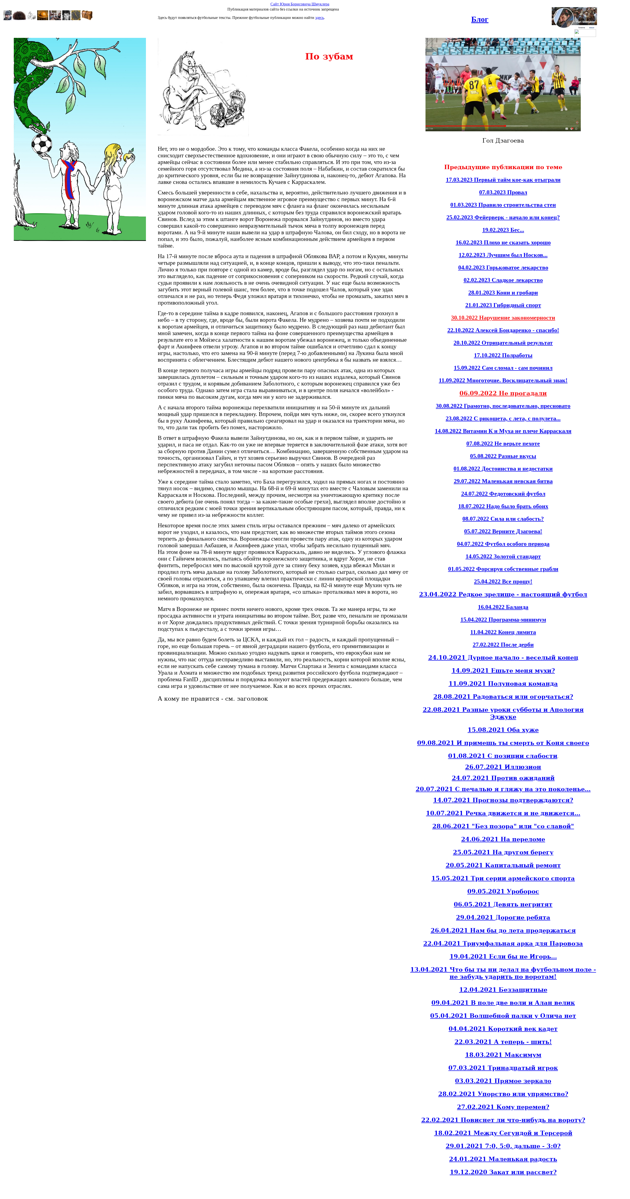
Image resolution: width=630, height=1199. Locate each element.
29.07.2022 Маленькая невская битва (503, 481)
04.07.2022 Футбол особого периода (503, 544)
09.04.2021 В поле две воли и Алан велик (503, 1002)
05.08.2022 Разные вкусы (503, 456)
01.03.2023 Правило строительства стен (503, 205)
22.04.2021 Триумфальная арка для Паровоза (503, 943)
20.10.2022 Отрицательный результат (503, 343)
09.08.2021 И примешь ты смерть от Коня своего (503, 742)
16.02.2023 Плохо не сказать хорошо (503, 242)
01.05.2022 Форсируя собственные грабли (503, 569)
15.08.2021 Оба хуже (503, 729)
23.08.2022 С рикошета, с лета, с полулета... (503, 418)
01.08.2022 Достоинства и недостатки (503, 468)
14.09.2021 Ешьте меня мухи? (503, 670)
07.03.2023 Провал (503, 192)
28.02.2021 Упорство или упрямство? (503, 1093)
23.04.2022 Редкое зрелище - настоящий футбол (503, 594)
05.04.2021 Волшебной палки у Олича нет (503, 1015)
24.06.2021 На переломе (503, 839)
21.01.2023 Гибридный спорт (503, 305)
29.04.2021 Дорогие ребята (503, 917)
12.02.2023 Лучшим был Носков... (503, 255)
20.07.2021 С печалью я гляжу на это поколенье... (503, 789)
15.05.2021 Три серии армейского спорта (503, 878)
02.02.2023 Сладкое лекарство (503, 280)
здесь (319, 17)
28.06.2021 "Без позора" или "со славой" (503, 826)
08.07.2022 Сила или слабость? (503, 519)
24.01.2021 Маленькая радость (503, 1159)
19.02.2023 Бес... (503, 230)
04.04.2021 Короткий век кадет (503, 1028)
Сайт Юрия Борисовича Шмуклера (299, 4)
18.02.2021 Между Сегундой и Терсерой (503, 1133)
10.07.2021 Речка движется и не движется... (503, 813)
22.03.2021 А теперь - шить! (503, 1041)
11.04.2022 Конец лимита (503, 632)
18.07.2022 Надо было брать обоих (503, 506)
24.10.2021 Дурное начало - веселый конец (503, 657)
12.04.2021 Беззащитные (503, 989)
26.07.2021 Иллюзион (503, 766)
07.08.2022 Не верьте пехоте (503, 443)
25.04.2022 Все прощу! (503, 581)
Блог (479, 19)
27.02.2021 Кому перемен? (503, 1106)
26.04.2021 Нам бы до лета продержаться (503, 930)
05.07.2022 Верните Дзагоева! (503, 531)
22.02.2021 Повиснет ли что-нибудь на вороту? (503, 1120)
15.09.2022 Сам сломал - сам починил (503, 368)
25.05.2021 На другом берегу (503, 852)
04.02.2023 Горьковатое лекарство (503, 267)
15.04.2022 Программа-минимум (503, 619)
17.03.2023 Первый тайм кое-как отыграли (503, 180)
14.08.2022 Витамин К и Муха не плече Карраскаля (503, 431)
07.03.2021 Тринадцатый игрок (503, 1067)
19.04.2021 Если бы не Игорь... (503, 956)
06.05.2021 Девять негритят (503, 904)
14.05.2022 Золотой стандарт (503, 556)
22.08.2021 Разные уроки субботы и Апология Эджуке (503, 713)
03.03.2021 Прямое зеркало (503, 1080)
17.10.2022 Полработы (503, 355)
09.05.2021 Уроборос (503, 891)
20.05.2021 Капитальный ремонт (503, 865)
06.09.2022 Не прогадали (503, 393)
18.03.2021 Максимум (503, 1054)
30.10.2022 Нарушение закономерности (503, 317)
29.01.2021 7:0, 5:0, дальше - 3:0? (503, 1146)
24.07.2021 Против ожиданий (503, 778)
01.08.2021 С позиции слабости (502, 755)
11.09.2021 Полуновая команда (503, 683)
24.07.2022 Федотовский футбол (503, 493)
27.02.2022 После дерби (503, 644)
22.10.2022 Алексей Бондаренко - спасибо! (503, 330)
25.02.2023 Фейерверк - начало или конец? (503, 217)
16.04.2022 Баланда (503, 607)
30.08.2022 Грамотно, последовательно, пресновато (503, 406)
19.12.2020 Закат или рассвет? (503, 1172)
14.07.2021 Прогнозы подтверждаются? (503, 800)
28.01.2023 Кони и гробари (503, 292)
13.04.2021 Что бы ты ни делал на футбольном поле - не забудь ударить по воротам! (503, 973)
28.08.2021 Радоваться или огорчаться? (503, 696)
